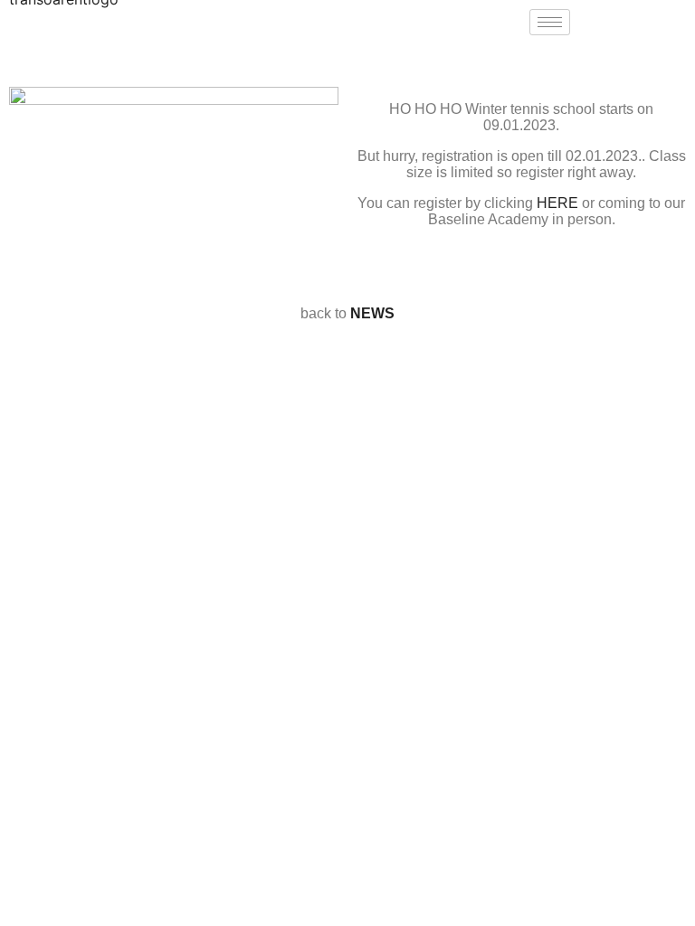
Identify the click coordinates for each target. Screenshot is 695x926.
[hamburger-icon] (549, 22)
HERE (557, 203)
